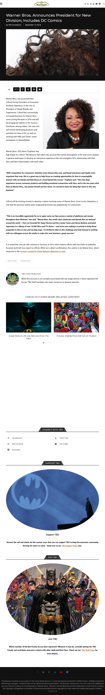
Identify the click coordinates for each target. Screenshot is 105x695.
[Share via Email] (39, 89)
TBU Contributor (14, 25)
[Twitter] (88, 4)
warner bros (26, 261)
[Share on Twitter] (28, 89)
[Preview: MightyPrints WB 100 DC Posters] (76, 317)
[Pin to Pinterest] (34, 89)
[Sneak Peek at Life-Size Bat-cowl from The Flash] (28, 317)
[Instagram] (91, 4)
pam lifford (12, 261)
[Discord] (100, 4)
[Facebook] (85, 4)
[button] (9, 323)
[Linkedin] (93, 4)
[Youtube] (96, 4)
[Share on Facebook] (23, 89)
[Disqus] (52, 380)
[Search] (103, 4)
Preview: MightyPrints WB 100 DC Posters (76, 336)
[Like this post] (17, 89)
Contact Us (52, 691)
